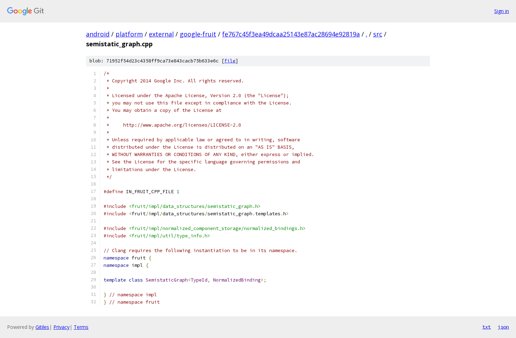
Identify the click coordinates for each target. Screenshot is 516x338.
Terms (81, 327)
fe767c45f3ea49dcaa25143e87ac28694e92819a (291, 34)
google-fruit (198, 34)
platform (129, 34)
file (230, 61)
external (161, 34)
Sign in (501, 11)
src (377, 34)
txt (486, 327)
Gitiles (42, 327)
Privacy (61, 327)
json (503, 327)
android (98, 34)
